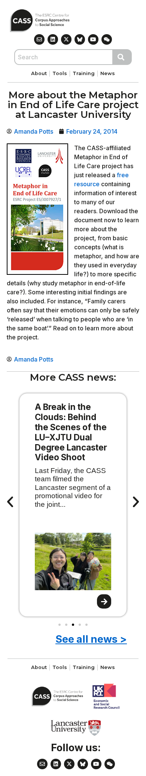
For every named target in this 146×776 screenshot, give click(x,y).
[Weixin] (106, 39)
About (39, 73)
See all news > (91, 639)
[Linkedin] (53, 39)
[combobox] (63, 57)
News (107, 73)
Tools (59, 73)
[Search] (122, 57)
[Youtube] (93, 39)
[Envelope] (39, 39)
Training (84, 73)
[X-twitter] (66, 39)
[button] (10, 502)
